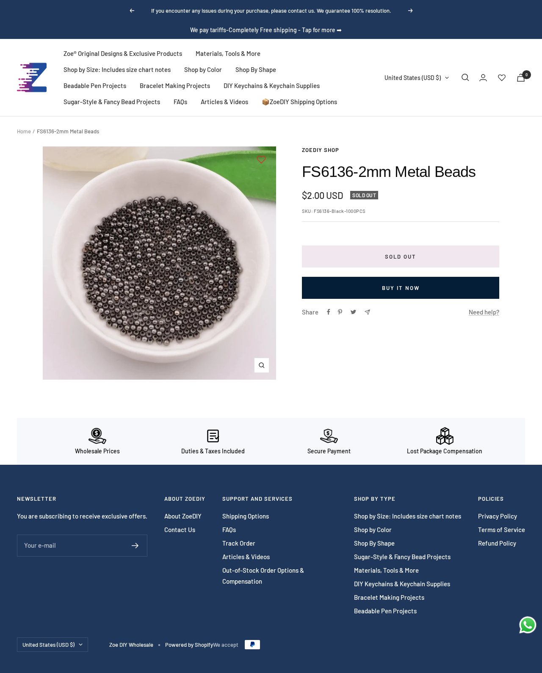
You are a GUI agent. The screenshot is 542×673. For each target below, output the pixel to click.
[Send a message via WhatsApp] (528, 625)
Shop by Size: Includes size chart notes (117, 69)
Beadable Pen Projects (95, 85)
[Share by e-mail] (367, 312)
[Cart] (521, 78)
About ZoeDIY (183, 516)
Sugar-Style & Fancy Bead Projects (112, 101)
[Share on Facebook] (328, 312)
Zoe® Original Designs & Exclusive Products (123, 53)
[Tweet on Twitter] (353, 312)
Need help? (484, 312)
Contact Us (179, 529)
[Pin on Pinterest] (340, 312)
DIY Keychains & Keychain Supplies (272, 85)
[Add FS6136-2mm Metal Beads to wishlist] (261, 159)
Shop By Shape (255, 69)
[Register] (135, 546)
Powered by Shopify (189, 644)
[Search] (465, 77)
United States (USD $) (412, 77)
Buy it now (401, 287)
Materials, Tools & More (228, 53)
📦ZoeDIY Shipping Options (299, 101)
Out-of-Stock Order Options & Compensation (263, 575)
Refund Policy (497, 543)
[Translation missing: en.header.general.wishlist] (501, 77)
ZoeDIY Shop (320, 149)
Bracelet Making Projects (175, 85)
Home (24, 131)
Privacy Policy (497, 516)
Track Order (238, 543)
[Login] (483, 77)
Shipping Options (245, 516)
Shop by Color (203, 69)
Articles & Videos (224, 101)
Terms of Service (501, 529)
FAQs (180, 101)
